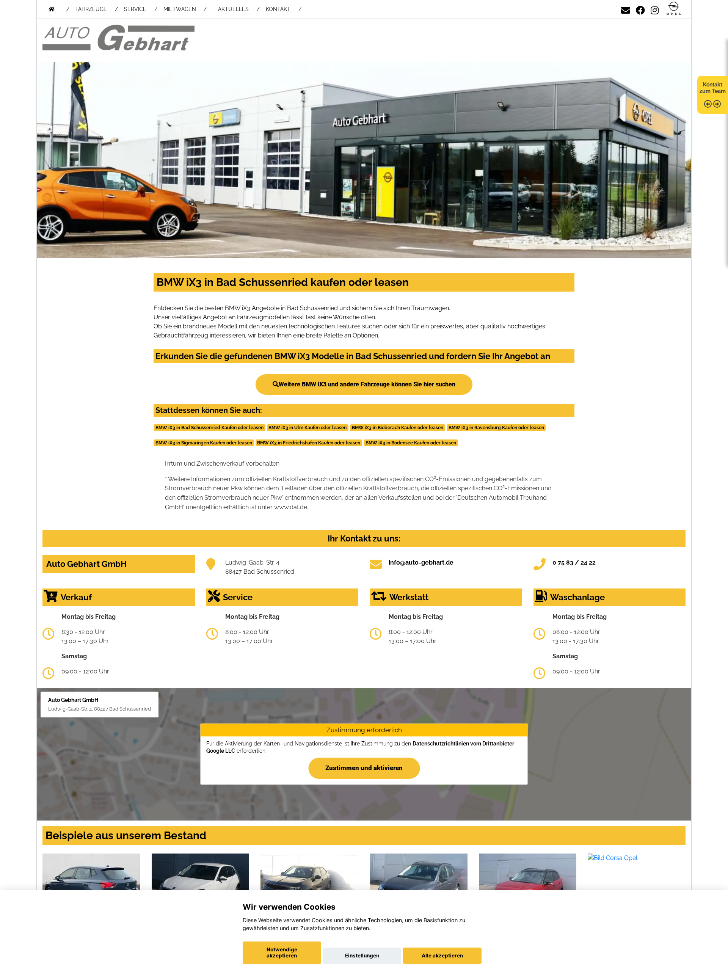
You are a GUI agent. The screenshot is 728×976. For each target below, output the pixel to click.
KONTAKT (278, 9)
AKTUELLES (233, 9)
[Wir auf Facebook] (640, 9)
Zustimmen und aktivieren (364, 768)
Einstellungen (362, 955)
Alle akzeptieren (442, 955)
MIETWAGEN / (185, 9)
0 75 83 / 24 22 (574, 562)
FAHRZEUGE (91, 9)
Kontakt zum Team (713, 88)
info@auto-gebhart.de (421, 562)
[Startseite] (673, 9)
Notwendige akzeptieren (282, 952)
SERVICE (135, 9)
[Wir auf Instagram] (655, 9)
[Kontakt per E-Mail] (625, 9)
